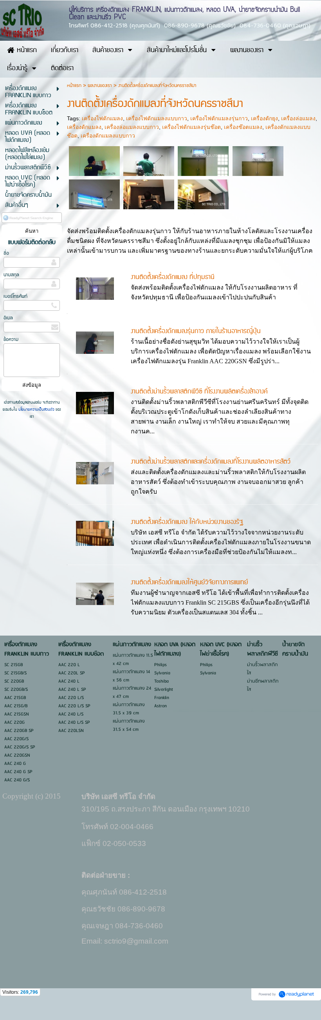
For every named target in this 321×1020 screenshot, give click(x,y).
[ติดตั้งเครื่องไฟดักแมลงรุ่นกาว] (94, 161)
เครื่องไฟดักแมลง (102, 118)
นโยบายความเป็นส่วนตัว (36, 409)
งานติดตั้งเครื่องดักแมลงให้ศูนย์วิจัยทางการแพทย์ (189, 582)
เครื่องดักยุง (264, 118)
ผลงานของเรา (100, 86)
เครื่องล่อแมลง (298, 118)
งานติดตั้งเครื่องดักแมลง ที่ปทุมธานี (173, 277)
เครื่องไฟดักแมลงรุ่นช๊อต (191, 127)
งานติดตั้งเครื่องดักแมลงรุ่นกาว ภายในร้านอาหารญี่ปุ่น (196, 331)
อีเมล (8, 318)
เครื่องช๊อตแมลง (243, 127)
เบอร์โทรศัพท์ (15, 296)
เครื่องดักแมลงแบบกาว (108, 135)
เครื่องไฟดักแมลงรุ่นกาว (219, 118)
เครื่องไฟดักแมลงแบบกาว (156, 118)
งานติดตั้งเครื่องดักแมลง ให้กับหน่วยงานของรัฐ (187, 521)
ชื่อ (6, 253)
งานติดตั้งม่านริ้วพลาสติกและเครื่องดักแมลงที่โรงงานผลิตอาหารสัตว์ (210, 461)
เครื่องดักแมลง (84, 127)
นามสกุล (11, 275)
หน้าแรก (74, 86)
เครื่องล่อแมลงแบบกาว (132, 127)
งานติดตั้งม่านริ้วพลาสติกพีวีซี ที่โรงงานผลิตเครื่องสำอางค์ (199, 391)
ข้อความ (11, 339)
